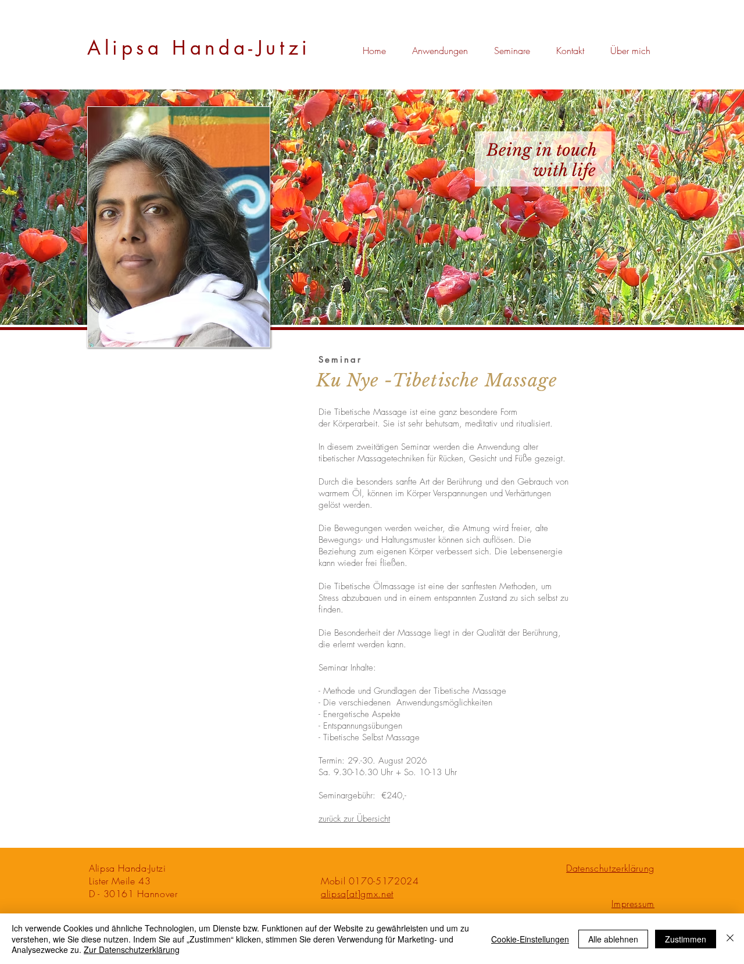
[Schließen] (730, 939)
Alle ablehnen (613, 939)
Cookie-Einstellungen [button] (530, 939)
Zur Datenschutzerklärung (132, 949)
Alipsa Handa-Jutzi (199, 47)
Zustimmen (685, 939)
